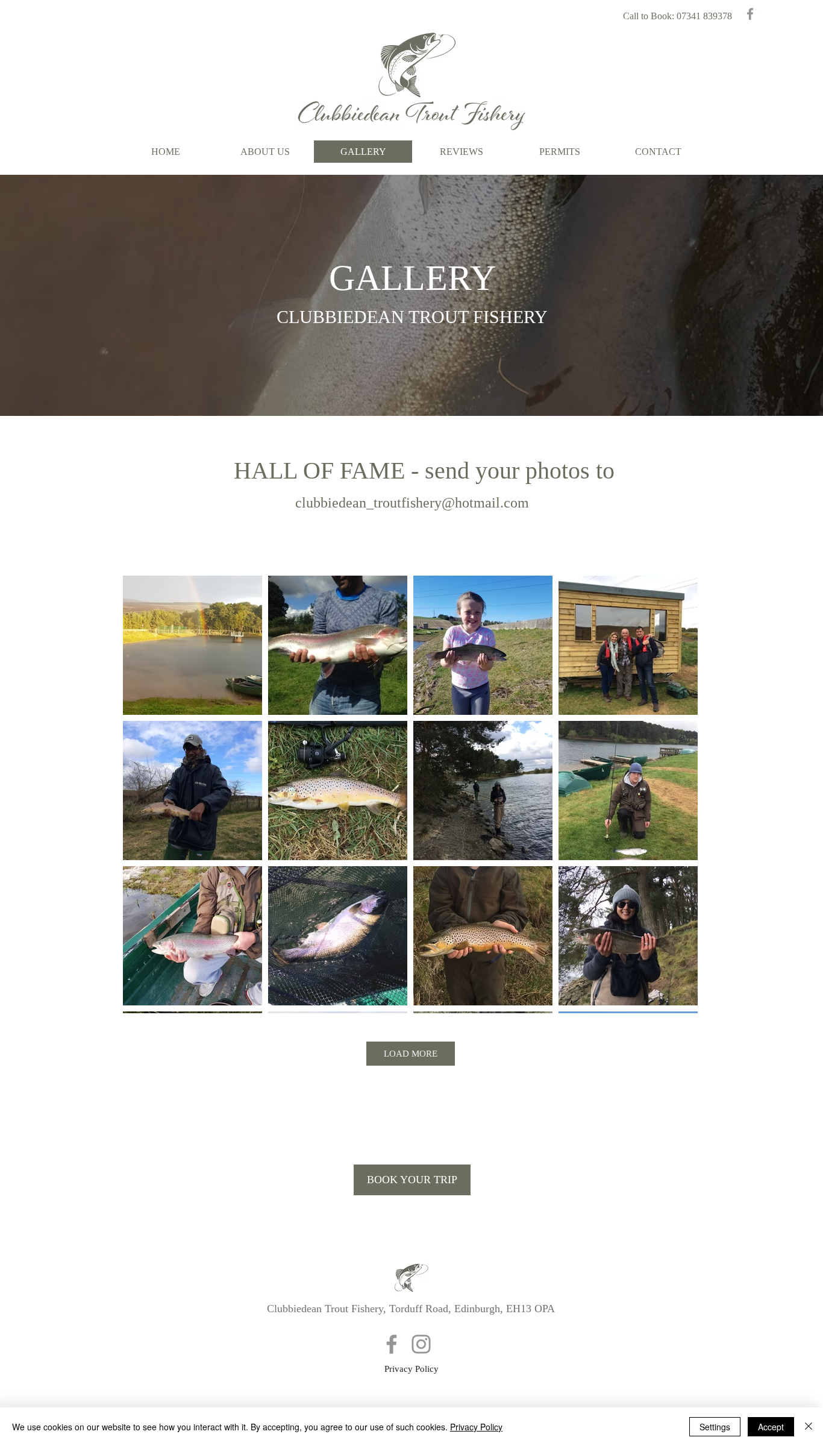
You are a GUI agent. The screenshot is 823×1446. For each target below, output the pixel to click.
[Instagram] (421, 1344)
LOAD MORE (410, 1053)
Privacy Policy (476, 1427)
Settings (714, 1427)
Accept (771, 1427)
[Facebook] (750, 14)
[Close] (808, 1426)
